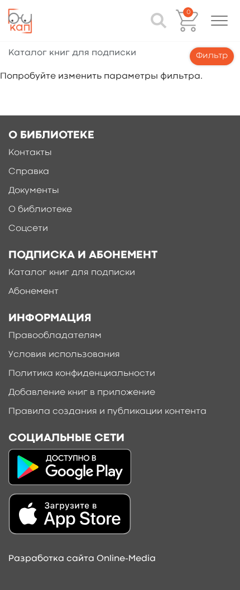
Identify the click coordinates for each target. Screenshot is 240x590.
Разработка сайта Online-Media (82, 559)
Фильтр (212, 56)
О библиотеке (40, 210)
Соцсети (28, 229)
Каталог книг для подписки (71, 273)
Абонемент (33, 292)
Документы (33, 191)
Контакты (30, 153)
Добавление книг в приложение (81, 392)
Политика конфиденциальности (81, 374)
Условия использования (64, 355)
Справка (28, 172)
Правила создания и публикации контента (107, 411)
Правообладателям (55, 336)
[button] (219, 20)
